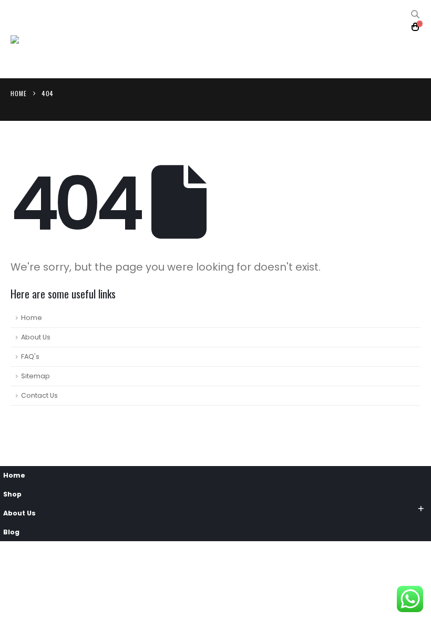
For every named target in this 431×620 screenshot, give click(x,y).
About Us (35, 337)
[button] (415, 14)
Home (31, 317)
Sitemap (35, 375)
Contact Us (39, 395)
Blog (11, 532)
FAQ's (30, 356)
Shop (12, 494)
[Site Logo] (39, 39)
